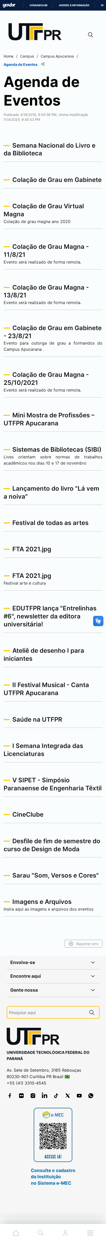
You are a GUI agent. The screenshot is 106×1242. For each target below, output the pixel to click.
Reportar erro (87, 944)
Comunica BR (38, 5)
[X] (68, 1096)
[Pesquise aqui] (92, 1012)
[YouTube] (79, 1096)
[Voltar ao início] (35, 1037)
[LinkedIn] (44, 1096)
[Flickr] (21, 1096)
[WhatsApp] (91, 1096)
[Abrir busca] (90, 35)
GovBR (9, 5)
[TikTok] (56, 1096)
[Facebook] (10, 1096)
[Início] (36, 33)
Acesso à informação (74, 5)
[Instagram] (33, 1096)
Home (8, 56)
